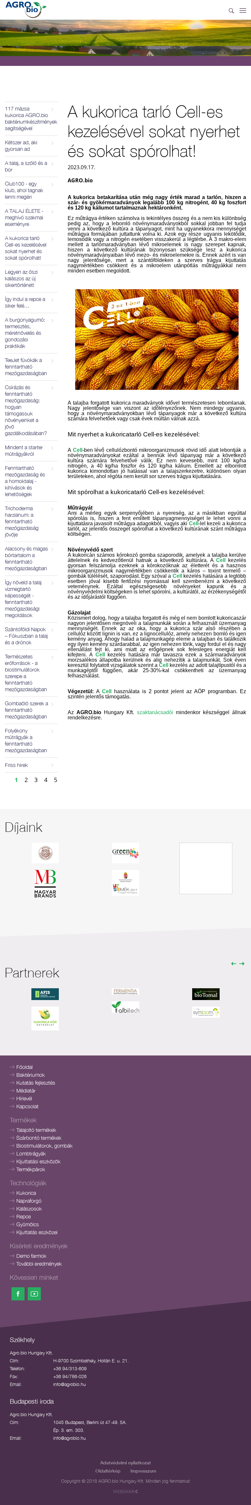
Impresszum (143, 1471)
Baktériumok (30, 1075)
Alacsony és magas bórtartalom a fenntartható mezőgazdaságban (26, 558)
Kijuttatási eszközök (38, 1161)
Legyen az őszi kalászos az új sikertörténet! (21, 278)
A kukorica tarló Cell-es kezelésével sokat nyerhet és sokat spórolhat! (25, 248)
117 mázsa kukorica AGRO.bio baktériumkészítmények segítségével (31, 118)
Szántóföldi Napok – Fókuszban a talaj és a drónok (26, 635)
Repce (23, 1216)
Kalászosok (29, 1209)
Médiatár (26, 1091)
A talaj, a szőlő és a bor (26, 166)
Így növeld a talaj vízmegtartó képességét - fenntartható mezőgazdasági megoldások (23, 598)
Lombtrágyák (31, 1153)
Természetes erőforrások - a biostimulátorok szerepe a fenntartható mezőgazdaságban (26, 672)
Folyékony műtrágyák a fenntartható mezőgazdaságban (26, 740)
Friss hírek (16, 765)
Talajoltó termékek (36, 1130)
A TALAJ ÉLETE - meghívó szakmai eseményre (24, 217)
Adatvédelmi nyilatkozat (125, 1462)
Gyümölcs (27, 1224)
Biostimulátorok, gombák (44, 1146)
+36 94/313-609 (70, 1368)
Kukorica (26, 1193)
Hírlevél (24, 1098)
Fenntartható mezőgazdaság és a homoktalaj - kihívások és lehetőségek (25, 481)
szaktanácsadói (155, 712)
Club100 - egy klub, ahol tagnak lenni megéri (24, 190)
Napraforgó (29, 1201)
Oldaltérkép (108, 1471)
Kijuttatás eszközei (37, 1232)
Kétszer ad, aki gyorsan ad (21, 145)
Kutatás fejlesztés (35, 1083)
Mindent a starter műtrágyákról (24, 450)
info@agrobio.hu (69, 1384)
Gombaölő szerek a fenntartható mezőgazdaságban (26, 709)
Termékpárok (30, 1169)
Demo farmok (31, 1256)
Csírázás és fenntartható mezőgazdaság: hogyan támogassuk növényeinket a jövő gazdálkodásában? (26, 410)
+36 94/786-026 (70, 1376)
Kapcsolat (27, 1106)
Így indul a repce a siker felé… (25, 302)
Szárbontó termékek (38, 1138)
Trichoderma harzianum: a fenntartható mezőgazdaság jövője (22, 521)
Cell (77, 450)
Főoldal (24, 1067)
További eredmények (39, 1264)
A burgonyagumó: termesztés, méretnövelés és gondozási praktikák (25, 333)
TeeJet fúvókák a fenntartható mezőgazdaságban (26, 366)
